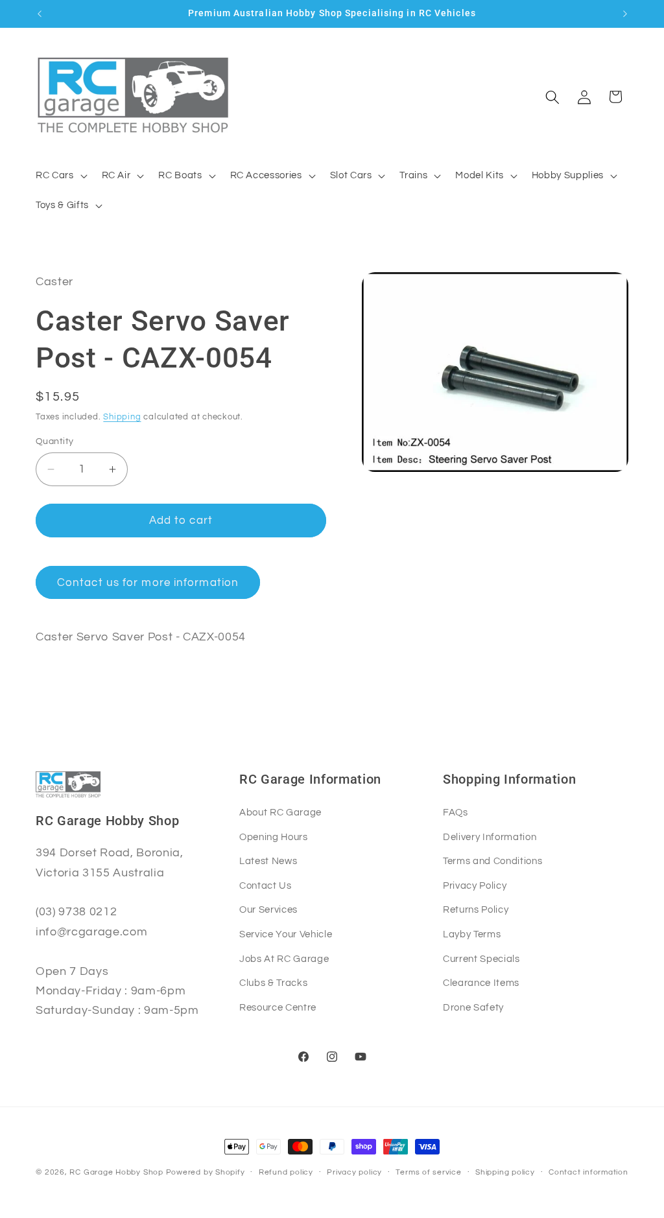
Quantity (55, 441)
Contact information (588, 1172)
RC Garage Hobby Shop (116, 1172)
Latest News (268, 861)
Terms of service (428, 1172)
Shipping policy (505, 1172)
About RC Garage (280, 812)
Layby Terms (472, 934)
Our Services (268, 909)
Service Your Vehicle (285, 934)
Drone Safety (473, 1007)
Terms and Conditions (492, 861)
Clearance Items (481, 983)
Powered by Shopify (205, 1172)
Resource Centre (277, 1007)
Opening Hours (273, 837)
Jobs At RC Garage (284, 959)
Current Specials (481, 959)
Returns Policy (475, 909)
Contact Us (265, 885)
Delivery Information (489, 837)
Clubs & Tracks (273, 983)
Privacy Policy (474, 885)
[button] (60, 176)
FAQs (455, 812)
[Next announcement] (625, 13)
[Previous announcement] (39, 13)
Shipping (122, 416)
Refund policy (286, 1172)
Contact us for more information (148, 582)
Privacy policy (354, 1172)
